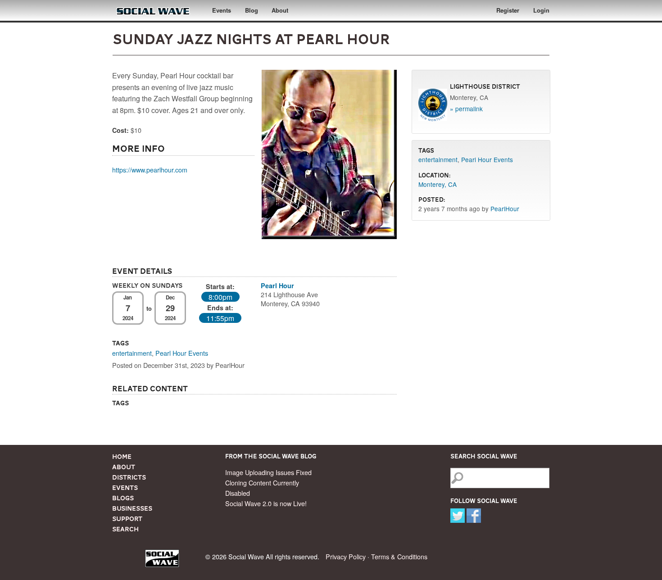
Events (221, 10)
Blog (251, 10)
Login (541, 10)
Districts (129, 477)
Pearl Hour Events (181, 353)
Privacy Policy (346, 556)
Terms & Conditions (399, 556)
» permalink (466, 108)
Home (121, 456)
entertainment (132, 353)
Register (507, 10)
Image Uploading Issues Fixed (268, 472)
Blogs (123, 498)
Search (125, 529)
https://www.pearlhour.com (149, 169)
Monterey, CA (437, 184)
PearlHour (504, 208)
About (280, 10)
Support (127, 518)
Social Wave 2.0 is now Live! (266, 503)
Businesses (132, 508)
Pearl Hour (277, 285)
